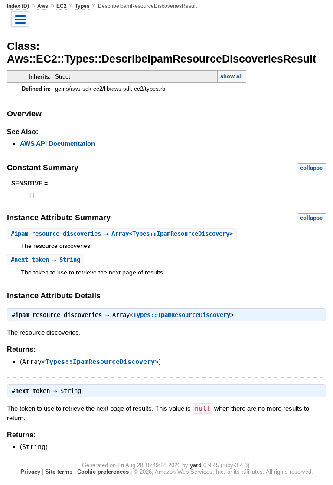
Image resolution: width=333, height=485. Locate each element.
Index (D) (18, 6)
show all (231, 76)
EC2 (61, 6)
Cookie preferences (103, 472)
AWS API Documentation (57, 143)
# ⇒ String (45, 259)
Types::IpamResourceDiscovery (181, 314)
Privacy (30, 472)
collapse (311, 168)
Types (82, 6)
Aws (42, 6)
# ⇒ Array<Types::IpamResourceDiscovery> (122, 233)
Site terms (58, 472)
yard (196, 465)
